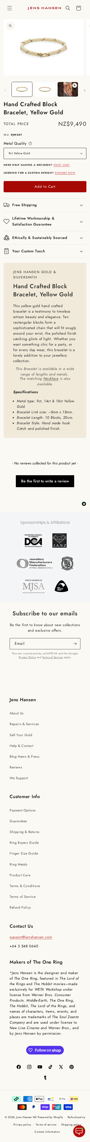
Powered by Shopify (50, 1117)
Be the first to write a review (45, 481)
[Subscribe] (75, 643)
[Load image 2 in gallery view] (45, 89)
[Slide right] (84, 90)
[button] (9, 8)
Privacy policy (22, 1124)
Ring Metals (19, 864)
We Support (19, 778)
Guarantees (18, 821)
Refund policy (76, 1117)
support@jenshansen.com (31, 937)
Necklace (51, 378)
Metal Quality (18, 143)
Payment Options (23, 810)
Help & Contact (21, 745)
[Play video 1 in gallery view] (68, 89)
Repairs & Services (24, 724)
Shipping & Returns (25, 831)
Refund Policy (20, 907)
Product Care (20, 875)
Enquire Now (65, 173)
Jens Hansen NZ (26, 1117)
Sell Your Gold (21, 735)
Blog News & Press (24, 756)
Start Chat (62, 165)
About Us (17, 713)
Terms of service (46, 1124)
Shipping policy (71, 1124)
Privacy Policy (27, 657)
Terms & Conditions (25, 885)
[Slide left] (5, 90)
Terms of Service (52, 657)
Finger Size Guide (24, 853)
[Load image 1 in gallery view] (22, 89)
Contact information (47, 1132)
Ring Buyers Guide (24, 842)
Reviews (16, 767)
